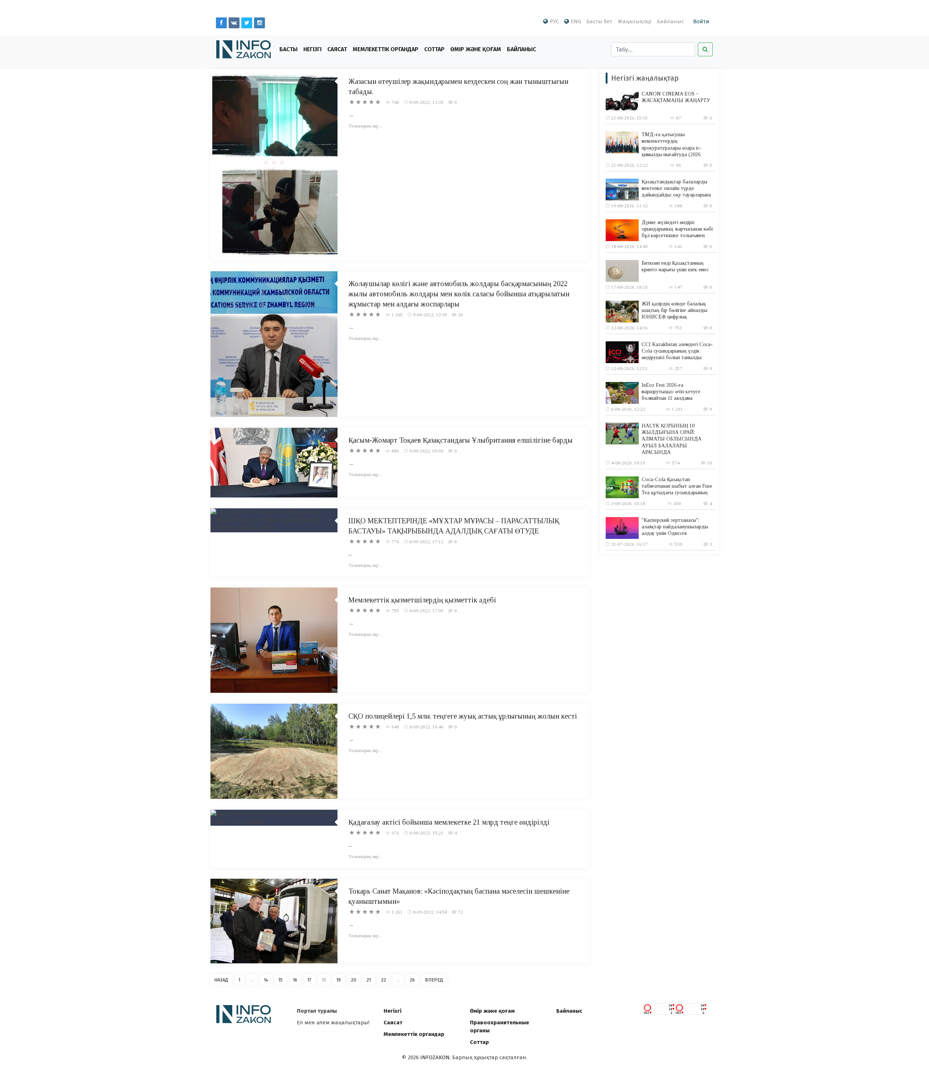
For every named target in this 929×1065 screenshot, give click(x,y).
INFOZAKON (435, 1057)
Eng (576, 21)
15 (280, 980)
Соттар (434, 49)
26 (412, 980)
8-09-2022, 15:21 (426, 833)
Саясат (337, 49)
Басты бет (599, 21)
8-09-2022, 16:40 (426, 726)
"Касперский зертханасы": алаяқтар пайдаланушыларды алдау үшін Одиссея (675, 526)
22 (383, 980)
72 (460, 912)
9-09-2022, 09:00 (426, 451)
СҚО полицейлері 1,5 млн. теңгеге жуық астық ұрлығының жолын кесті (462, 716)
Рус (554, 21)
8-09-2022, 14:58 (430, 912)
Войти (701, 21)
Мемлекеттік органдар (385, 49)
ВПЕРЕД (434, 980)
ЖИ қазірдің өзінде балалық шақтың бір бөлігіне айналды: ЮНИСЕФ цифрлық (675, 310)
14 (266, 980)
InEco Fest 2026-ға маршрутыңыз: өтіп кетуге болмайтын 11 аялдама (671, 391)
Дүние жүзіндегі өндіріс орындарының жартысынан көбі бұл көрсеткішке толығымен (677, 229)
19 (338, 980)
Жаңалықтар (634, 21)
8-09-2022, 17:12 (426, 541)
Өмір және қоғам (475, 49)
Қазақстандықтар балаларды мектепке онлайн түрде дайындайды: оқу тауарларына (676, 188)
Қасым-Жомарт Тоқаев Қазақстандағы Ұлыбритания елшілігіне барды (460, 440)
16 (295, 980)
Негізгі (312, 49)
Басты (288, 49)
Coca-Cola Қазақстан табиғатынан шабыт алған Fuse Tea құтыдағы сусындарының (677, 486)
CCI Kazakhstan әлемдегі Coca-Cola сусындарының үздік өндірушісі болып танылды (677, 351)
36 (460, 314)
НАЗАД (221, 980)
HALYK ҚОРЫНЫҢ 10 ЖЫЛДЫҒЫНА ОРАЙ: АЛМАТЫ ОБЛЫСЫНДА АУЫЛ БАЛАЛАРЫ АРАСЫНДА (671, 439)
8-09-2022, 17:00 (426, 610)
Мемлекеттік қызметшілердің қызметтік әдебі (422, 600)
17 (309, 980)
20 (353, 980)
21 (369, 980)
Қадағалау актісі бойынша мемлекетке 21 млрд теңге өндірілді (448, 822)
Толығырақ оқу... (365, 126)
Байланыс (670, 21)
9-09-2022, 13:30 (426, 102)
